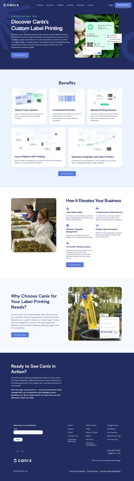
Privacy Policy (92, 471)
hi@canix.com (114, 453)
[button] (39, 5)
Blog (88, 429)
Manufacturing (114, 436)
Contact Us (73, 436)
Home (70, 425)
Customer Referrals (72, 440)
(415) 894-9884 (114, 450)
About (70, 429)
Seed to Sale (91, 432)
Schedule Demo (123, 5)
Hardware (111, 429)
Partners (90, 439)
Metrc (88, 436)
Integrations (112, 425)
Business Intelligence (91, 444)
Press (70, 432)
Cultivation (112, 432)
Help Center (91, 425)
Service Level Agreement (110, 471)
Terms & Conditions (77, 471)
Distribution (112, 439)
